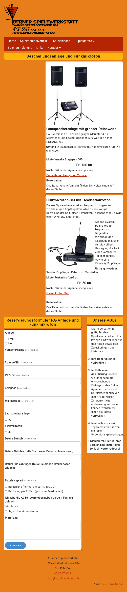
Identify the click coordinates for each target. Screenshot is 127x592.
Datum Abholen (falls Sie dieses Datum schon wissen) (39, 451)
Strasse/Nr (12, 362)
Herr (11, 343)
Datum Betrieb (14, 438)
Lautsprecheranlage (17, 413)
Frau (11, 339)
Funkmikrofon (13, 426)
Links (40, 47)
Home (12, 41)
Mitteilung (11, 517)
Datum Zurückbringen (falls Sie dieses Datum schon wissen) (37, 465)
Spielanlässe (63, 41)
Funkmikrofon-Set (57, 293)
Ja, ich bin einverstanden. (24, 511)
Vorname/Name (14, 349)
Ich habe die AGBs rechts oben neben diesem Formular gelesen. (39, 499)
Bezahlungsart (14, 480)
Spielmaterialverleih (35, 41)
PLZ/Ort (10, 375)
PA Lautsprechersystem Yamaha (66, 175)
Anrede (9, 332)
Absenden (15, 545)
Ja (9, 419)
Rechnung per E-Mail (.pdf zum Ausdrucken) (35, 491)
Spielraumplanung (20, 47)
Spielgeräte (85, 41)
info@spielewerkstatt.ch (63, 578)
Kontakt (55, 48)
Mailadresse (13, 400)
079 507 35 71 (63, 573)
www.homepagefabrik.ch (112, 584)
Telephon (10, 388)
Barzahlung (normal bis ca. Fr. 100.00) (31, 486)
